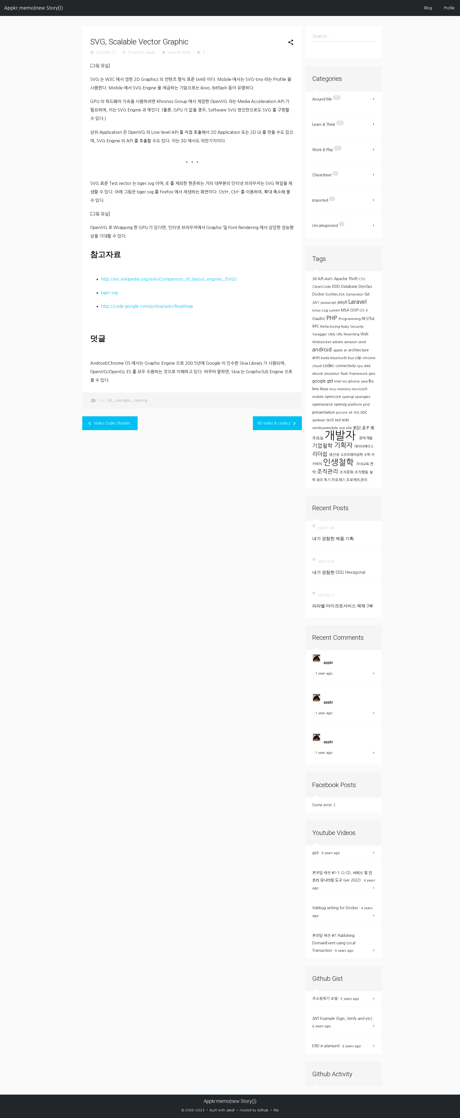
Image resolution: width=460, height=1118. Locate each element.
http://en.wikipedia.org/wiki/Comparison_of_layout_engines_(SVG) (169, 279)
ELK (342, 294)
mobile (318, 396)
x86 (349, 428)
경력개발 (366, 438)
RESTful (368, 319)
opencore (333, 396)
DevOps (365, 286)
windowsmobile (325, 428)
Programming (350, 319)
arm (316, 358)
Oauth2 (319, 319)
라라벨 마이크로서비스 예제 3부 (342, 606)
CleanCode (322, 286)
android (322, 349)
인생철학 (339, 462)
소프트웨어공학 (352, 454)
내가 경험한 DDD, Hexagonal (338, 572)
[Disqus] (192, 504)
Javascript (328, 302)
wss (342, 428)
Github (262, 1110)
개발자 (342, 435)
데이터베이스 (363, 446)
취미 (320, 480)
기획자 (344, 445)
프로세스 (338, 480)
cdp (359, 358)
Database (350, 286)
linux (324, 389)
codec (329, 365)
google (319, 381)
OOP (354, 310)
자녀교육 (363, 464)
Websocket (322, 342)
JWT (316, 302)
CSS (362, 279)
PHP (332, 318)
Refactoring (330, 326)
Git (366, 294)
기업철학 (323, 445)
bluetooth (339, 358)
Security (356, 326)
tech (330, 420)
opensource (323, 404)
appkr (328, 662)
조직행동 (362, 472)
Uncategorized (327, 224)
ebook (318, 373)
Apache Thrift (346, 279)
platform (355, 404)
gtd (330, 381)
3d (110, 400)
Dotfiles (332, 294)
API (321, 279)
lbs (371, 381)
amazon (351, 342)
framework (359, 373)
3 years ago (330, 853)
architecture (358, 350)
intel (338, 381)
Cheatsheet (324, 174)
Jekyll (342, 302)
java (365, 381)
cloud (317, 366)
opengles (123, 400)
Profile (449, 8)
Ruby (345, 326)
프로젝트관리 (356, 480)
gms (372, 373)
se (351, 412)
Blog (428, 8)
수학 (367, 454)
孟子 (366, 428)
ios (345, 381)
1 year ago (323, 673)
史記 (357, 428)
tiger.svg (109, 292)
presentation (324, 412)
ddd (367, 366)
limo (316, 389)
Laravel (357, 302)
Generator (355, 294)
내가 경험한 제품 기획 (333, 538)
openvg (140, 400)
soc (363, 412)
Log (325, 310)
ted (338, 420)
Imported (322, 199)
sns (357, 412)
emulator (332, 373)
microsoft (359, 389)
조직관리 (328, 471)
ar (346, 350)
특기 (327, 480)
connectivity (346, 366)
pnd (366, 404)
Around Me (325, 98)
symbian (319, 420)
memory (344, 389)
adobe (338, 342)
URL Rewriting (348, 334)
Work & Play (326, 149)
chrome (369, 358)
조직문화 (347, 472)
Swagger (320, 334)
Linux (317, 310)
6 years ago (344, 950)
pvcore (342, 412)
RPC (316, 326)
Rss (276, 1110)
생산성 (334, 454)
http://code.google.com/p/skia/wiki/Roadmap (147, 306)
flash (344, 373)
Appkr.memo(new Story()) (33, 8)
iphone (354, 381)
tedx (345, 420)
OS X (363, 310)
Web (364, 334)
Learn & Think (180, 52)
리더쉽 (320, 454)
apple (338, 350)
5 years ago (349, 998)
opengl (348, 396)
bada (325, 358)
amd (362, 342)
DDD (336, 286)
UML (332, 334)
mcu (333, 389)
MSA (345, 310)
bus (351, 358)
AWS (329, 279)
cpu (360, 366)
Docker (319, 294)
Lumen (335, 310)
